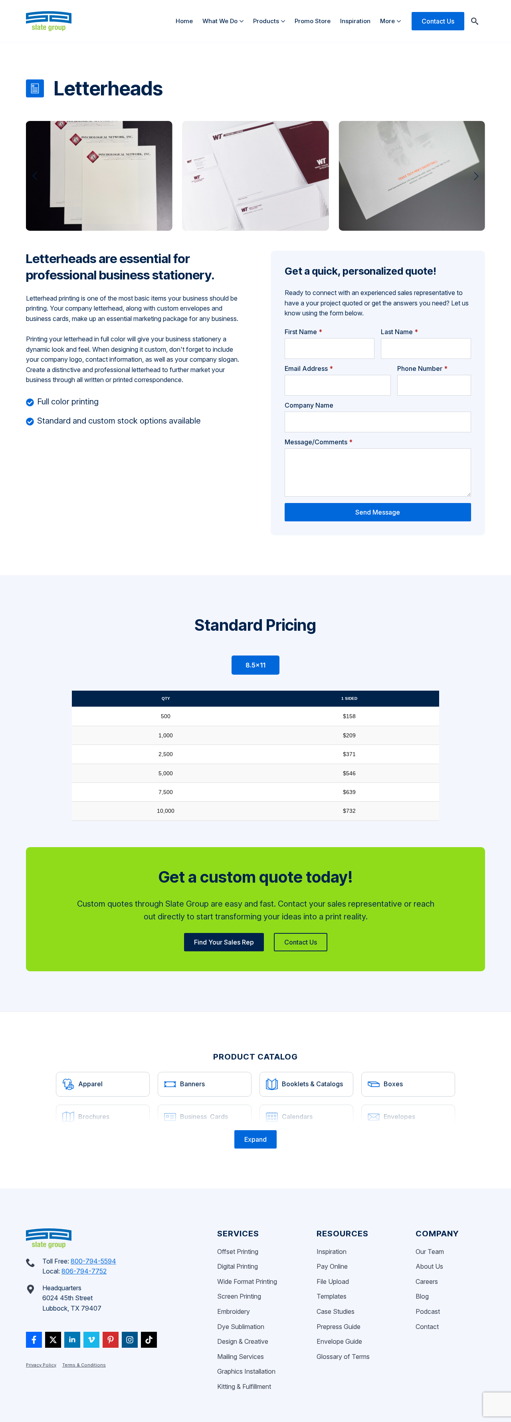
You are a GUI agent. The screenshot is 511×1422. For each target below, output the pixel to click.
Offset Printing (237, 1252)
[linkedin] (72, 1340)
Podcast (428, 1311)
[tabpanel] (255, 755)
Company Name (309, 405)
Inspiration (355, 21)
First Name (303, 332)
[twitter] (53, 1340)
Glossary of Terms (343, 1357)
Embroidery (233, 1311)
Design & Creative (242, 1341)
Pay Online (332, 1266)
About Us (429, 1266)
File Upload (333, 1281)
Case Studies (336, 1311)
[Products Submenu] (284, 21)
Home (184, 21)
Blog (422, 1296)
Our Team (430, 1252)
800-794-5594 (93, 1261)
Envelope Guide (339, 1341)
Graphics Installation (246, 1371)
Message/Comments (319, 442)
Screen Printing (239, 1296)
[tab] (255, 665)
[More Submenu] (400, 21)
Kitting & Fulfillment (244, 1386)
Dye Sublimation (240, 1327)
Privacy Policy (41, 1365)
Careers (427, 1281)
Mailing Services (240, 1357)
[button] (35, 176)
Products (266, 21)
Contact (427, 1327)
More (387, 21)
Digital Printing (237, 1266)
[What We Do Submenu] (243, 21)
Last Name (399, 332)
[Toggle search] (474, 21)
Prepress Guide (338, 1327)
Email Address (309, 368)
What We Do (220, 21)
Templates (332, 1296)
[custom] (34, 1340)
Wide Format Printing (247, 1281)
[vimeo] (91, 1340)
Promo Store (313, 21)
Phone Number (422, 368)
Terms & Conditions (84, 1365)
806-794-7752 (84, 1271)
